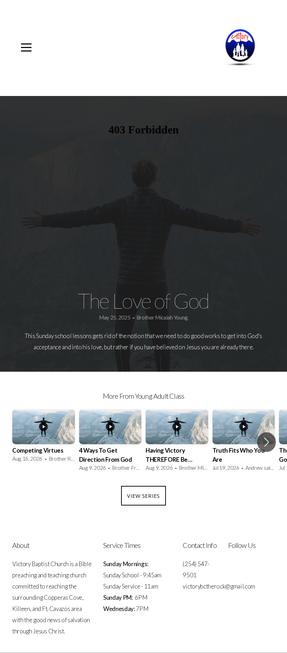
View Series (143, 495)
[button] (266, 442)
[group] (43, 437)
